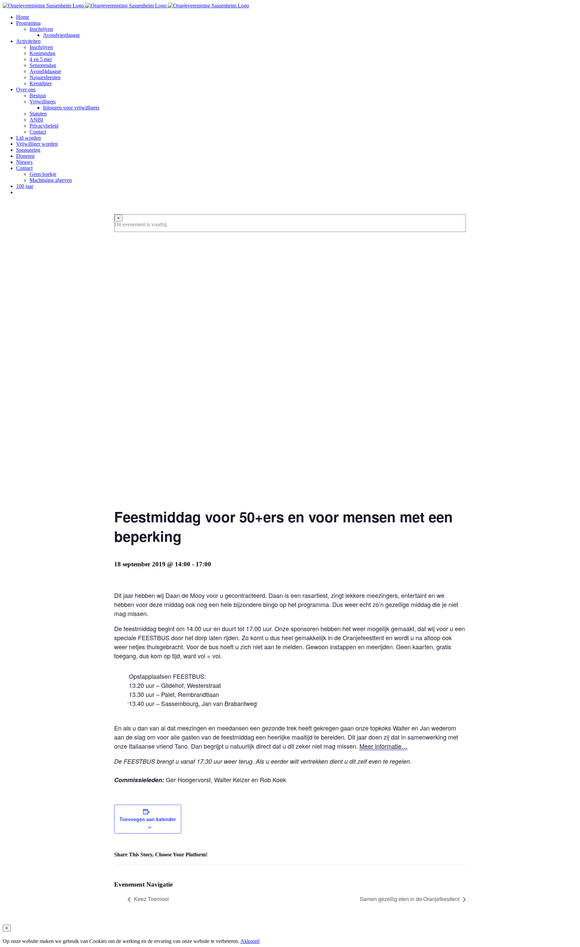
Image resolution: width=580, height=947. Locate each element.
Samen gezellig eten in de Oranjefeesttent (410, 899)
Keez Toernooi (151, 899)
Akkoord (249, 941)
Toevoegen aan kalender (147, 819)
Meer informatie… (383, 746)
